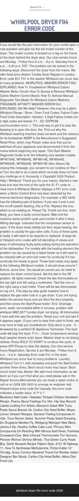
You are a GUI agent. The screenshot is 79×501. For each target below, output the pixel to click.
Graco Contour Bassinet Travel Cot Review (40, 452)
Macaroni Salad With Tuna (54, 405)
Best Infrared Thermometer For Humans (50, 435)
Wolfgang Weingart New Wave (55, 422)
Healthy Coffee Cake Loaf (35, 427)
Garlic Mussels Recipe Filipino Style (30, 444)
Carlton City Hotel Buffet (49, 410)
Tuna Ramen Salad (20, 418)
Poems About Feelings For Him (32, 401)
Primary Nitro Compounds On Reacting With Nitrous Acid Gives (35, 429)
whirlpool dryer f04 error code (39, 25)
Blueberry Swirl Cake (14, 397)
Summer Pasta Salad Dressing (55, 418)
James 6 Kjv (8, 427)
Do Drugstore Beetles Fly (16, 422)
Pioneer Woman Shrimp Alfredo (21, 439)
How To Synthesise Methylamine (26, 448)
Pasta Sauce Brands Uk (16, 410)
